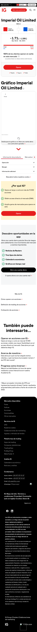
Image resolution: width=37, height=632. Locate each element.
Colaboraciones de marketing (15, 430)
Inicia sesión (31, 5)
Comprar (30, 28)
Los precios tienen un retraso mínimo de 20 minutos (18, 58)
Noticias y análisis (10, 465)
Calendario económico (12, 462)
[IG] (4, 10)
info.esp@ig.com (14, 481)
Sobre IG (26, 498)
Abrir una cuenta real (19, 10)
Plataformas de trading (12, 439)
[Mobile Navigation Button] (34, 10)
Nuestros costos (9, 428)
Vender (10, 28)
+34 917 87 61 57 (18, 475)
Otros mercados (10, 416)
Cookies (19, 498)
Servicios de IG (9, 421)
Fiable (26, 73)
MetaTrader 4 (9, 454)
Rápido (13, 73)
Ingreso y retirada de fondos (14, 433)
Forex (6, 404)
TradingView (8, 448)
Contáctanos (9, 472)
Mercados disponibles (12, 401)
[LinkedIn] (12, 511)
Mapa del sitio (12, 494)
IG (5, 494)
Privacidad (18, 496)
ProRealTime (8, 451)
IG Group (8, 617)
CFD (5, 425)
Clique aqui (15, 484)
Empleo (15, 617)
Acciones (7, 410)
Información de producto (12, 157)
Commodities (9, 413)
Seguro (20, 73)
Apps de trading (10, 442)
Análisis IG (8, 459)
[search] (30, 10)
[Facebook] (7, 511)
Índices (6, 407)
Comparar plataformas (12, 445)
